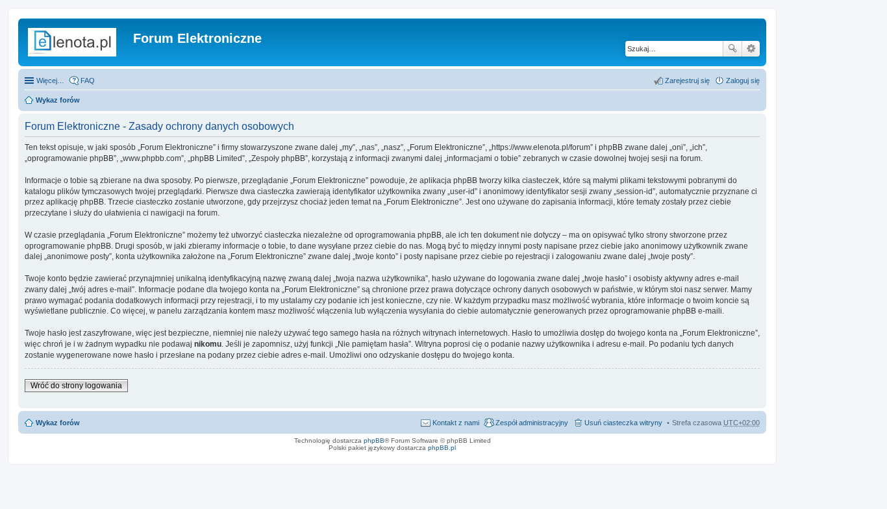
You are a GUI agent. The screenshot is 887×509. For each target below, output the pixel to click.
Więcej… (50, 80)
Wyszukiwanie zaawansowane (751, 48)
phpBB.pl (442, 447)
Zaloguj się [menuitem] (743, 80)
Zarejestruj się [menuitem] (687, 80)
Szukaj (732, 48)
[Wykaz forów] (77, 42)
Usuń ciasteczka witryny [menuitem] (623, 423)
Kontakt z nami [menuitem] (455, 423)
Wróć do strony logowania (76, 385)
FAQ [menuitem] (88, 80)
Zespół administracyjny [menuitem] (531, 423)
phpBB (374, 440)
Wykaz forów (58, 100)
